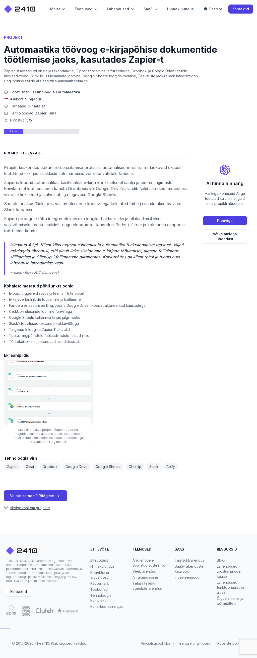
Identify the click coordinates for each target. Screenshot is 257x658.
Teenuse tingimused (194, 643)
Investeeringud (187, 577)
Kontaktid (240, 9)
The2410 (42, 643)
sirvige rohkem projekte (30, 508)
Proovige (225, 220)
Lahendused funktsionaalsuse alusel (230, 587)
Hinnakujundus (102, 566)
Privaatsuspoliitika (155, 643)
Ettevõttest (99, 560)
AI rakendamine (145, 577)
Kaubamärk (99, 583)
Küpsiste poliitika (231, 643)
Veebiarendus (144, 571)
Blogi (221, 560)
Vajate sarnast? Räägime (32, 496)
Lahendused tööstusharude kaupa (229, 571)
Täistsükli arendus (189, 560)
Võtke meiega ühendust (225, 236)
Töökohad (99, 589)
